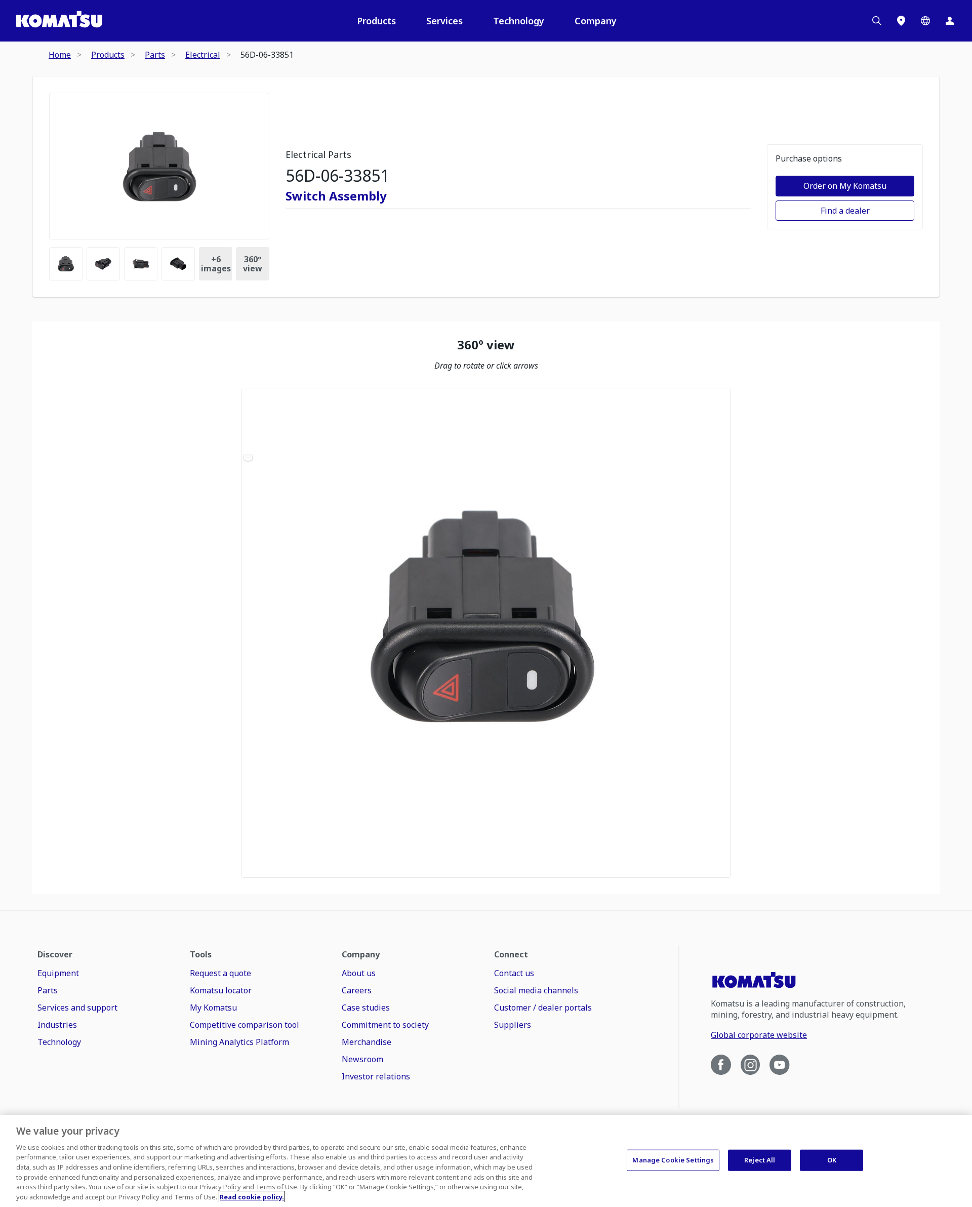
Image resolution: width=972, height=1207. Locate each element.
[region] (486, 632)
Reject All (759, 1159)
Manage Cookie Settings (673, 1159)
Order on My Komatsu (844, 185)
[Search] (877, 21)
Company (596, 21)
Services (444, 21)
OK (831, 1159)
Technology (518, 21)
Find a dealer (845, 210)
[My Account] (950, 21)
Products (376, 21)
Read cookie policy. (252, 1196)
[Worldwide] (925, 21)
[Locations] (901, 21)
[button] (486, 632)
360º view (252, 264)
